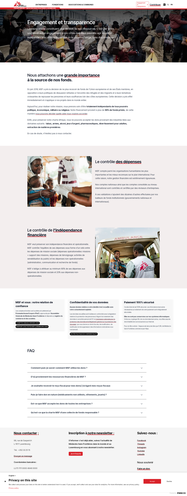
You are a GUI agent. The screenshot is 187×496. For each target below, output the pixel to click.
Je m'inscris (75, 454)
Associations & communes (81, 5)
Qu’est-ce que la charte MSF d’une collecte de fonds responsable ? (65, 412)
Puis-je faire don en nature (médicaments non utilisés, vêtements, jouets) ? (69, 394)
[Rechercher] (168, 4)
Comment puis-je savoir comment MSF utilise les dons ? (59, 368)
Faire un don (143, 468)
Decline (169, 481)
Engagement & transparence (141, 4)
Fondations (57, 5)
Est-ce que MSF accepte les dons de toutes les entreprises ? (62, 403)
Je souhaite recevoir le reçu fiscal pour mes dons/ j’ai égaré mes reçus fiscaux (70, 385)
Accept (152, 481)
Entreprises (41, 5)
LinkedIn (141, 454)
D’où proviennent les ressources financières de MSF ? (58, 376)
